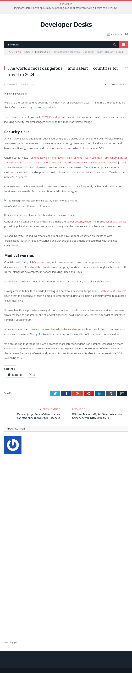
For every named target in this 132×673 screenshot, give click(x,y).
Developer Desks (66, 24)
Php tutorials (109, 84)
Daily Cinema (92, 157)
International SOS (46, 107)
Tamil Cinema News (76, 162)
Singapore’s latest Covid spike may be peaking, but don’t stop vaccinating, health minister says (65, 7)
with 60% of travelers (113, 291)
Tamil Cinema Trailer (115, 157)
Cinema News (39, 157)
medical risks (42, 262)
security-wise (82, 221)
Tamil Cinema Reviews (104, 162)
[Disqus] (66, 501)
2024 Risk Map (51, 117)
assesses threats (116, 221)
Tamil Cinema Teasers (20, 162)
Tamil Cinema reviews (49, 162)
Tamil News (57, 157)
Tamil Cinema (74, 157)
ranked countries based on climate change (56, 329)
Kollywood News (35, 167)
